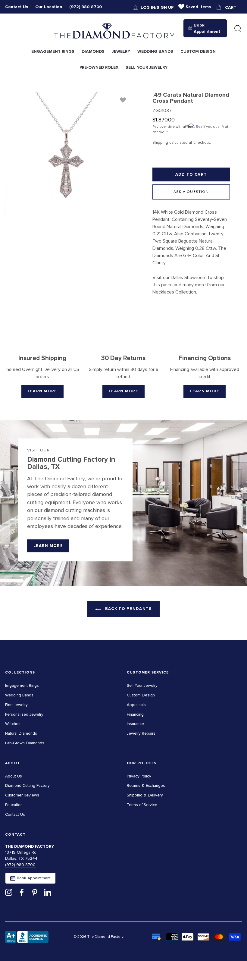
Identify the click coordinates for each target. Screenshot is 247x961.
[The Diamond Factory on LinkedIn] (47, 892)
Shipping (160, 142)
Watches (12, 723)
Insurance (135, 723)
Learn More (42, 391)
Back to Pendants (128, 608)
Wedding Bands (19, 695)
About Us (13, 776)
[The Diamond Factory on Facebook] (21, 892)
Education (14, 804)
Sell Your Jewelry (142, 685)
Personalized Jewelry (24, 714)
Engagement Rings (22, 685)
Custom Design (141, 695)
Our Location (48, 6)
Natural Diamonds (21, 733)
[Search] (237, 28)
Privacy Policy (139, 776)
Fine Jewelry (16, 704)
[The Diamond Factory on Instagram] (8, 892)
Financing (135, 714)
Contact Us (16, 6)
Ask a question (191, 192)
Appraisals (136, 704)
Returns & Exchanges (146, 785)
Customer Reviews (22, 795)
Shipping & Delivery (145, 795)
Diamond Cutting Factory (27, 785)
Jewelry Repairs (141, 733)
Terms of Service (142, 804)
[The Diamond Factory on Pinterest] (34, 892)
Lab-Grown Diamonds (24, 743)
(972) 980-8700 (85, 6)
